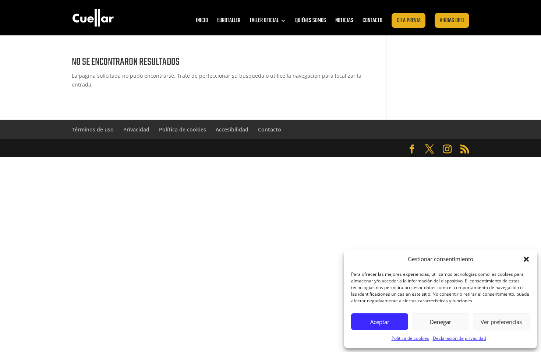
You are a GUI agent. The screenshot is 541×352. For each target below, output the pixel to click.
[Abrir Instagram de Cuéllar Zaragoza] (447, 149)
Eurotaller (228, 20)
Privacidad (136, 129)
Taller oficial (264, 20)
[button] (526, 259)
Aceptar (379, 321)
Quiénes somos (310, 20)
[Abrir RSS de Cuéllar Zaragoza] (464, 149)
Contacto (372, 20)
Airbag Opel (452, 20)
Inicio (202, 20)
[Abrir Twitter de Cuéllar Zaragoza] (429, 149)
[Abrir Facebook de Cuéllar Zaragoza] (411, 149)
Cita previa (409, 20)
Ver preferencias (501, 321)
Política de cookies (410, 338)
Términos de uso (93, 129)
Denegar (440, 321)
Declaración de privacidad (459, 338)
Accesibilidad (232, 129)
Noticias (344, 20)
